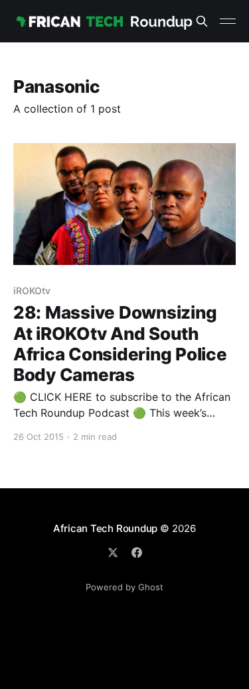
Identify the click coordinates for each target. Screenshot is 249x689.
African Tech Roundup (105, 528)
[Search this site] (201, 21)
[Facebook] (136, 552)
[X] (113, 552)
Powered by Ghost (124, 587)
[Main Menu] (228, 21)
